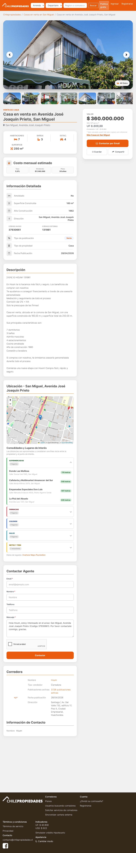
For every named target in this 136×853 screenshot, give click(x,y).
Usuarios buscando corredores (60, 805)
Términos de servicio (13, 826)
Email (10, 579)
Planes (48, 801)
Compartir (119, 152)
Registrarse (127, 3)
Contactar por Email (109, 143)
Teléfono (10, 604)
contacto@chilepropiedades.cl (18, 839)
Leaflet (42, 442)
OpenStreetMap (67, 442)
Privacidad (8, 830)
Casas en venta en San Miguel (39, 14)
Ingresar (115, 3)
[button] (9, 55)
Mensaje (11, 617)
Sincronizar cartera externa (58, 814)
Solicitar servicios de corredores (61, 810)
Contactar (40, 655)
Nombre (11, 591)
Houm (54, 680)
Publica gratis (104, 5)
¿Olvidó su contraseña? (91, 801)
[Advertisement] (40, 762)
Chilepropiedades (12, 14)
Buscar (93, 5)
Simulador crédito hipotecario (50, 832)
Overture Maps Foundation (33, 555)
